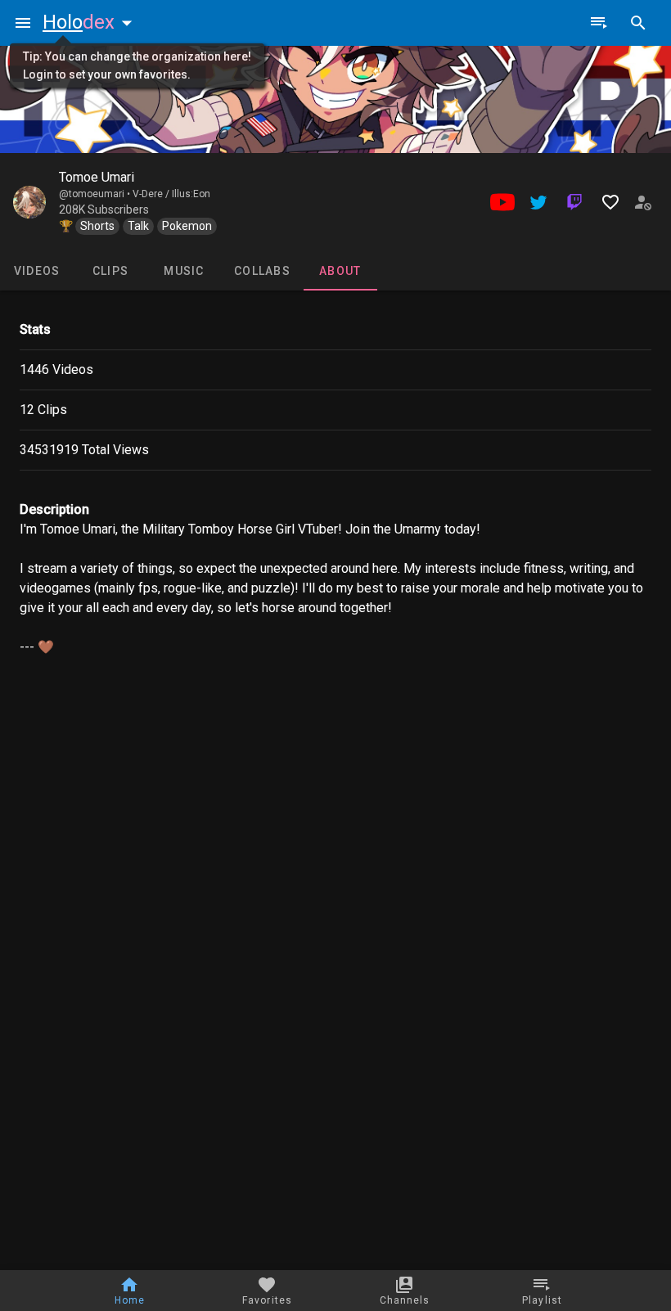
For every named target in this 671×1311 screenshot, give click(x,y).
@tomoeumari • (96, 194)
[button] (91, 22)
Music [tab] (184, 270)
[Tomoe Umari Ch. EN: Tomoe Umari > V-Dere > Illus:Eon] (29, 202)
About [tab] (340, 270)
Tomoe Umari (96, 177)
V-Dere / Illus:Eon (171, 194)
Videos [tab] (37, 270)
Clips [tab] (110, 270)
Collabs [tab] (262, 270)
